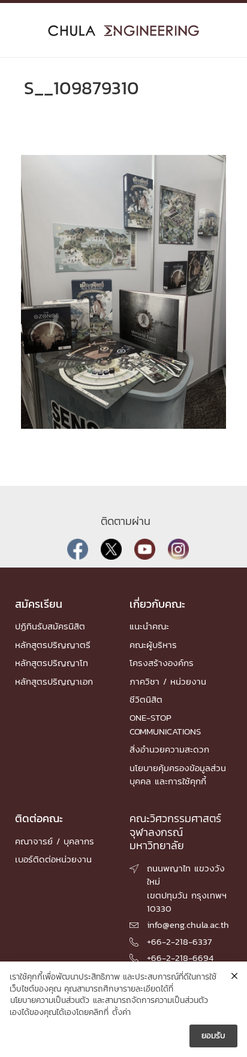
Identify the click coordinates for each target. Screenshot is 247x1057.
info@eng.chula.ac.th (188, 924)
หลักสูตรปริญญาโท (51, 663)
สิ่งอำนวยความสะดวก (169, 749)
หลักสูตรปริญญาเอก (54, 681)
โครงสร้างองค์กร (161, 663)
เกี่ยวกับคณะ (157, 604)
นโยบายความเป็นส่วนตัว (49, 1001)
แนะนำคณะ (149, 626)
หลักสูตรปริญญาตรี (53, 645)
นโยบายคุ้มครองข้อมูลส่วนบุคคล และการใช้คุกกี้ (177, 774)
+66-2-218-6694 (180, 958)
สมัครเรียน (38, 604)
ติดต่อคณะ (39, 818)
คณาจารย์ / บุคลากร (54, 841)
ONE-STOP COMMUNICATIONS (165, 723)
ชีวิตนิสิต (145, 699)
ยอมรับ (213, 1035)
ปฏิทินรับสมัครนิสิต (50, 626)
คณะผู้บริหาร (153, 645)
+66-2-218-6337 (179, 941)
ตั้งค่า (121, 1013)
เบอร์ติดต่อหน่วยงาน (53, 859)
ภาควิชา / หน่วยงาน (167, 681)
